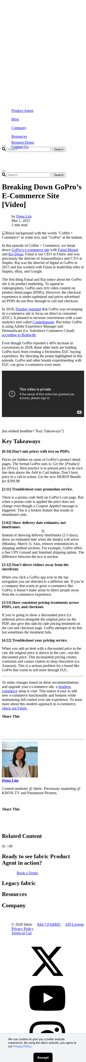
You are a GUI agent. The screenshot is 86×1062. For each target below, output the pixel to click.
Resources (19, 136)
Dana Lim (24, 216)
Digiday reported (28, 309)
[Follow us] (47, 978)
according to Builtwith (19, 335)
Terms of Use (21, 933)
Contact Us (19, 147)
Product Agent (22, 111)
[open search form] (4, 171)
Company (18, 128)
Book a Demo (27, 873)
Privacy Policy (22, 1046)
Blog (15, 119)
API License (74, 924)
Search (59, 149)
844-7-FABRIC (49, 924)
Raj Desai (15, 254)
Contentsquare (43, 322)
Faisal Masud (68, 250)
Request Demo (22, 142)
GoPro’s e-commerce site (30, 250)
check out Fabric (14, 708)
